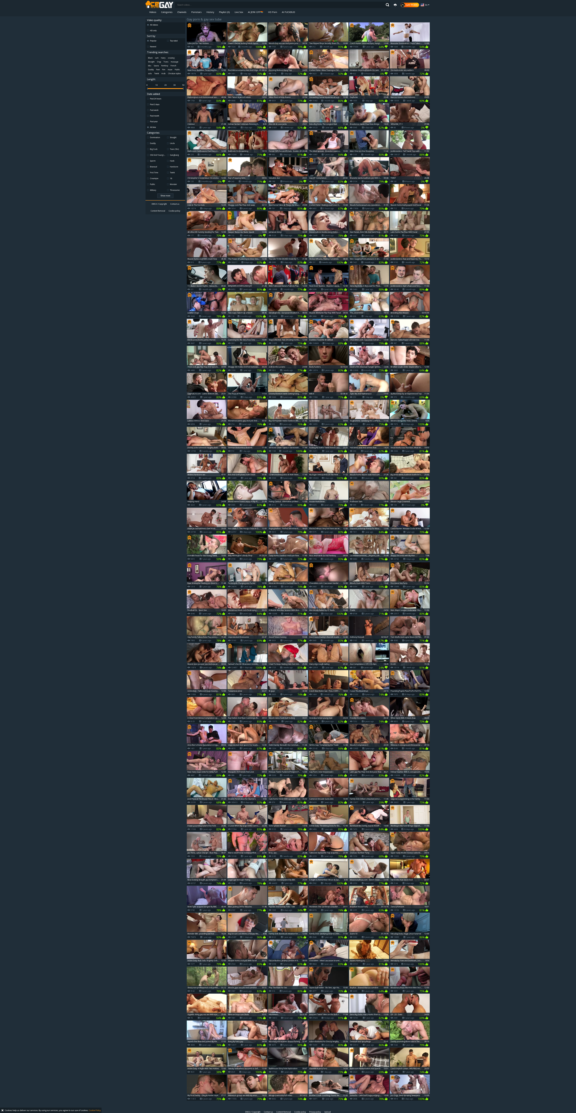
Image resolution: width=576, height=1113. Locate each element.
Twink (156, 73)
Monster (173, 184)
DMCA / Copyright (159, 204)
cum (157, 58)
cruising (171, 58)
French (173, 65)
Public (177, 69)
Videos (152, 12)
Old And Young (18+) (157, 155)
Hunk (172, 161)
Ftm (163, 69)
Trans (166, 61)
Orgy (159, 61)
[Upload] (395, 5)
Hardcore (174, 166)
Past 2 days (155, 104)
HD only (153, 31)
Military (153, 190)
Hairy (163, 58)
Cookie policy (174, 211)
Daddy (151, 69)
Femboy (164, 65)
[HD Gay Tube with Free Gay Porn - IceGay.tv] (159, 5)
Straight (151, 61)
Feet (158, 69)
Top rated (174, 41)
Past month (155, 116)
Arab (163, 73)
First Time (154, 172)
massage (174, 61)
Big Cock (153, 149)
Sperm (153, 161)
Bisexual (153, 166)
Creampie (154, 178)
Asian (170, 69)
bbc (149, 65)
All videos (154, 25)
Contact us (174, 204)
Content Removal (158, 211)
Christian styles (174, 73)
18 (171, 178)
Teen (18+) (174, 149)
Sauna (156, 65)
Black (150, 58)
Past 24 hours (156, 99)
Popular (153, 41)
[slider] (147, 89)
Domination (155, 137)
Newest (153, 47)
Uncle (172, 143)
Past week (154, 110)
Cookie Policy (95, 1110)
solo (150, 73)
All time (153, 127)
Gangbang (174, 155)
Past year (154, 122)
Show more (165, 196)
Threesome (175, 190)
